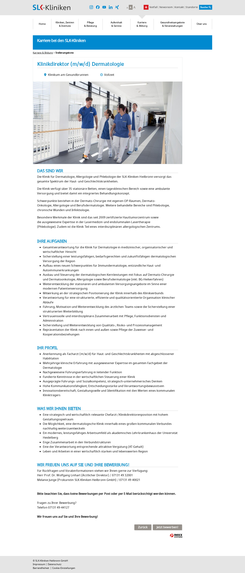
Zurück (143, 527)
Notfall (153, 7)
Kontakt (179, 7)
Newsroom (166, 7)
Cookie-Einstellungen (63, 568)
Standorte (192, 7)
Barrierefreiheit (41, 568)
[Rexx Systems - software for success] (176, 536)
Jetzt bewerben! (167, 527)
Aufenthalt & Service (116, 24)
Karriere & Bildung (141, 24)
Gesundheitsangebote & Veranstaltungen (172, 24)
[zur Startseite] (51, 7)
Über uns (202, 24)
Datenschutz (54, 564)
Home (42, 24)
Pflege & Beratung (90, 24)
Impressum (39, 564)
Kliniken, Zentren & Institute (65, 24)
